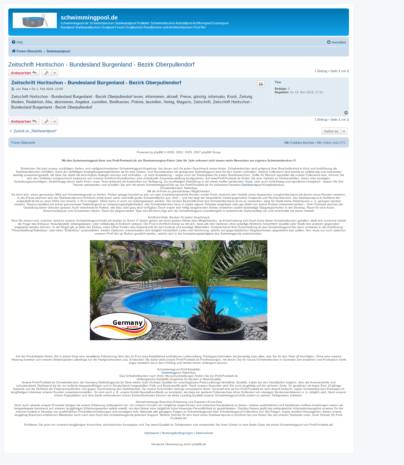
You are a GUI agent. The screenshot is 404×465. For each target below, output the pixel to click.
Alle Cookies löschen (299, 142)
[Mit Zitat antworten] (261, 84)
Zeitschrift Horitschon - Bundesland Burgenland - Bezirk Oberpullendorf (101, 64)
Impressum (151, 433)
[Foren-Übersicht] (35, 19)
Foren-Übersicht (23, 142)
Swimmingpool (171, 372)
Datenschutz (204, 433)
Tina (278, 82)
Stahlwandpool (252, 184)
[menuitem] (17, 42)
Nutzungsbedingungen (177, 433)
